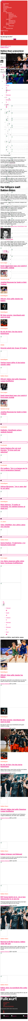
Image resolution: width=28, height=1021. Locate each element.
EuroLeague (5, 6)
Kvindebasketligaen (7, 7)
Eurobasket (11, 14)
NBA (4, 5)
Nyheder (5, 11)
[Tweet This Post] (15, 603)
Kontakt (5, 1003)
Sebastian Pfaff (4, 67)
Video (4, 10)
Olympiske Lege (12, 21)
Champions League (13, 16)
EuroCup (10, 18)
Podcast (5, 8)
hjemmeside (12, 162)
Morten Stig (11, 25)
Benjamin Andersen (5, 683)
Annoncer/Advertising (8, 1006)
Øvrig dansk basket (10, 23)
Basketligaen (6, 3)
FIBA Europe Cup (12, 15)
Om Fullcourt (6, 1002)
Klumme (7, 24)
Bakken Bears (14, 226)
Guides (4, 27)
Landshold (8, 19)
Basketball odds (9, 28)
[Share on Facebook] (15, 601)
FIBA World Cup (12, 20)
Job (4, 1005)
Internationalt (9, 12)
